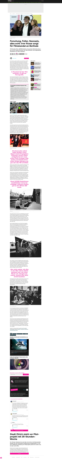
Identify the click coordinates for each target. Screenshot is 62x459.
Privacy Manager (37, 457)
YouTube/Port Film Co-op (14, 113)
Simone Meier (14, 58)
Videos (36, 2)
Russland (13, 13)
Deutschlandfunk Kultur (14, 330)
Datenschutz (32, 457)
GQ (20, 328)
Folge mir (26, 58)
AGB (28, 457)
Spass (24, 2)
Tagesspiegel (12, 329)
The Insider (25, 328)
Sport (20, 2)
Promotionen (39, 2)
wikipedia (18, 329)
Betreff (11, 384)
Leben (22, 2)
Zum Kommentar (14, 411)
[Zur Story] (25, 443)
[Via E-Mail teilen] (14, 54)
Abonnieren (26, 374)
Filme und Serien (13, 335)
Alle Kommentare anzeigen (19, 430)
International (13, 2)
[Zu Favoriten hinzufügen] (18, 54)
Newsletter (13, 457)
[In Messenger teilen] (12, 54)
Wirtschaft (16, 2)
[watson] (10, 0)
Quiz (34, 2)
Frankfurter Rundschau (24, 329)
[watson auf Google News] (26, 54)
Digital (27, 2)
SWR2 (16, 329)
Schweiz (9, 2)
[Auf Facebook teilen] (10, 54)
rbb (22, 328)
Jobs (21, 457)
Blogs (32, 2)
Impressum (25, 457)
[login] (1, 458)
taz (19, 328)
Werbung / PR (18, 457)
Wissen (29, 2)
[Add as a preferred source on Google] (21, 54)
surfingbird (15, 352)
